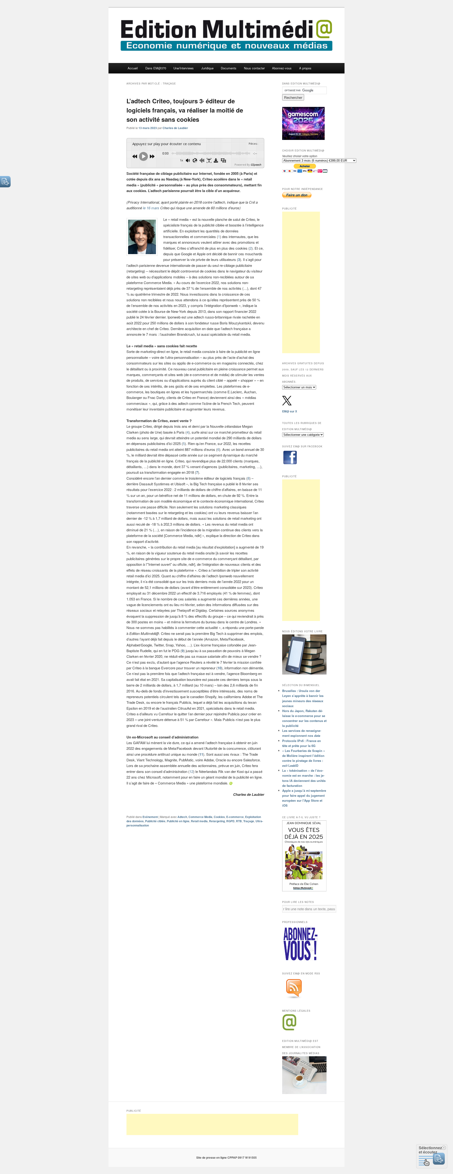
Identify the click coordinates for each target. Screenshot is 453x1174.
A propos (305, 68)
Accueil (133, 68)
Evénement (150, 817)
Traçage (248, 821)
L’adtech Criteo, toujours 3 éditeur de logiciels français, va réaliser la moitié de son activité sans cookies (184, 110)
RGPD (230, 821)
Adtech (182, 817)
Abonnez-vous (282, 68)
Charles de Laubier (175, 128)
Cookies (219, 817)
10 (219, 668)
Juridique (207, 68)
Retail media (199, 821)
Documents (228, 68)
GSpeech (256, 164)
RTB (239, 821)
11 (201, 754)
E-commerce (235, 817)
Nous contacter (254, 68)
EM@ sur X (289, 411)
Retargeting (217, 821)
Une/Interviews (183, 68)
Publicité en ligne (178, 821)
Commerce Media (200, 817)
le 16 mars (151, 207)
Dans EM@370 (155, 68)
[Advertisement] (301, 282)
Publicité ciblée (155, 821)
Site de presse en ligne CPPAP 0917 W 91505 (226, 1157)
